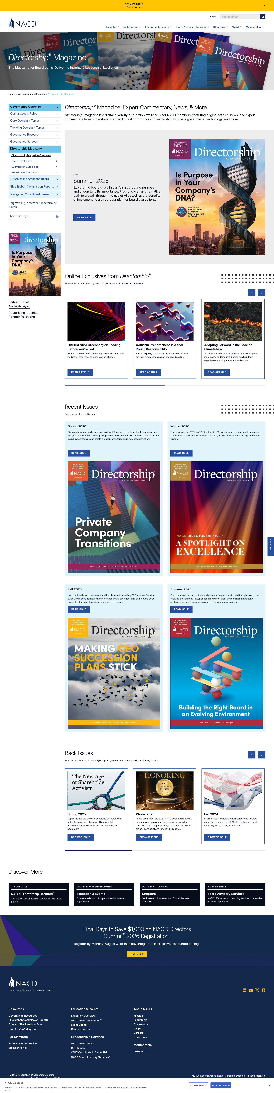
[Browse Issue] (96, 790)
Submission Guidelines (25, 166)
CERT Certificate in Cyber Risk (89, 1052)
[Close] (269, 1085)
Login (213, 16)
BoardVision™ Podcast (24, 172)
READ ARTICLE (80, 372)
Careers (138, 1032)
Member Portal (18, 1047)
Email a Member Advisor (23, 1043)
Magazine (23, 1029)
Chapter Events (80, 1029)
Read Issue (84, 217)
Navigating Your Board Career (30, 194)
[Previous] (251, 292)
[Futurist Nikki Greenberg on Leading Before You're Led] (96, 321)
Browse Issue (80, 837)
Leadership (140, 1019)
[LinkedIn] (245, 990)
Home (12, 94)
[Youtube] (251, 990)
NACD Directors (86, 1020)
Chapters (149, 894)
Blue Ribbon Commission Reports (32, 186)
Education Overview (83, 1015)
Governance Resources (23, 1015)
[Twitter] (257, 990)
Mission (138, 1015)
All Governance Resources (32, 94)
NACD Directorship (32, 894)
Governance (141, 1024)
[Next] (261, 292)
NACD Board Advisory (90, 1057)
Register (137, 953)
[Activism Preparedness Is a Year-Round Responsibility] (165, 321)
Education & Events (90, 894)
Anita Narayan (19, 306)
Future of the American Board (29, 179)
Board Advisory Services (225, 894)
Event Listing (78, 1024)
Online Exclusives (22, 161)
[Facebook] (263, 990)
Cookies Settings (198, 1085)
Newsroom (140, 1037)
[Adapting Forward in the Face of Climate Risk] (233, 321)
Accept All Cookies (221, 1085)
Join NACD (140, 1051)
